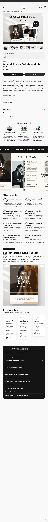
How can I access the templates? (12, 364)
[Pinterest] (33, 3)
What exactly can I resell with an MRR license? (14, 360)
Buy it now (34, 74)
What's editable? (6, 105)
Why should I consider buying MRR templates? (14, 367)
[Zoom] (42, 15)
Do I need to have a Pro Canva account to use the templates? (17, 381)
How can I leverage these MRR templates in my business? (17, 374)
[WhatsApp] (12, 117)
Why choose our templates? (9, 95)
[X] (9, 117)
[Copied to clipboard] (14, 117)
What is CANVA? (8, 377)
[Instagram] (31, 3)
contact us (12, 352)
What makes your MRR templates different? (14, 371)
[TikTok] (34, 3)
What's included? (6, 99)
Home (4, 11)
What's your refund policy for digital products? (14, 388)
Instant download (6, 109)
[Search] (39, 7)
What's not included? (7, 102)
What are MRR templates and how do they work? (15, 357)
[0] (44, 7)
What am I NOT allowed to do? (11, 391)
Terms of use (6, 112)
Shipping (4, 70)
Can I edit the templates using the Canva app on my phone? (17, 384)
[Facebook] (29, 3)
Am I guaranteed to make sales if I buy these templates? (16, 395)
